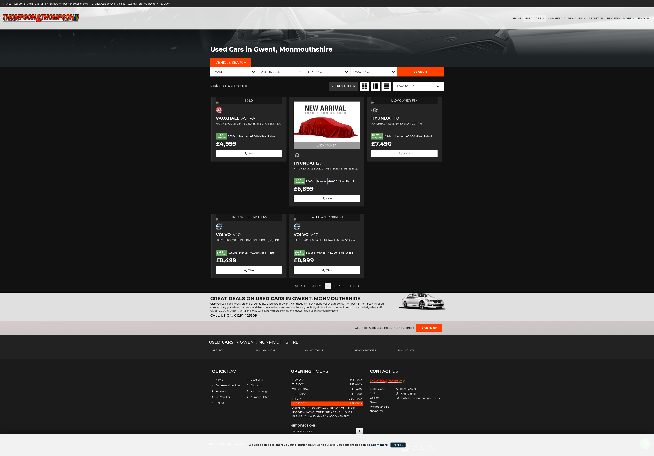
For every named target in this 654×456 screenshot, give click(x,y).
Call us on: (233, 315)
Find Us (644, 18)
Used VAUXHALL (313, 350)
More (627, 18)
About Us (596, 18)
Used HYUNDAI (265, 350)
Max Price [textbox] (363, 71)
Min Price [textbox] (316, 71)
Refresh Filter (343, 86)
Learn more (379, 444)
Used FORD (216, 350)
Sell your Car (222, 397)
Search (420, 71)
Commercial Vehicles (565, 18)
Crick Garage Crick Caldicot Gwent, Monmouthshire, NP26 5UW (132, 3)
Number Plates (260, 397)
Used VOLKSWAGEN (363, 350)
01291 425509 (13, 3)
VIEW (251, 153)
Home (517, 18)
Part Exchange (259, 391)
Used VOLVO (406, 350)
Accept (398, 444)
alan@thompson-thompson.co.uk (69, 3)
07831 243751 (34, 3)
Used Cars (533, 18)
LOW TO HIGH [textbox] (407, 86)
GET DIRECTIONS (303, 425)
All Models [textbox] (270, 71)
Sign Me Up (429, 327)
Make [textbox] (219, 71)
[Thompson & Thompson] (41, 18)
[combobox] (233, 71)
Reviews (613, 18)
